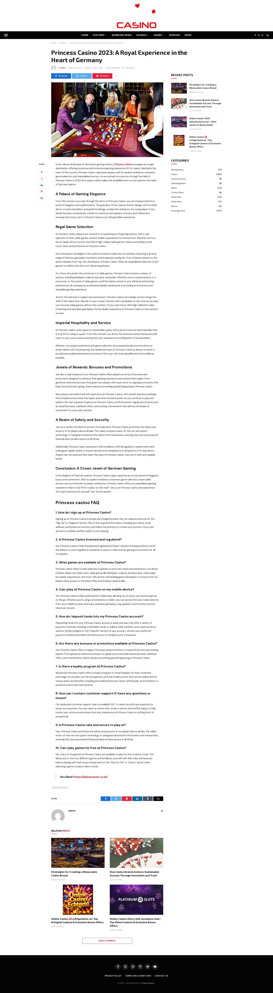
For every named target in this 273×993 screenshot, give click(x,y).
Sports (174, 206)
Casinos (141, 35)
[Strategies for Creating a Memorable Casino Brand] (78, 853)
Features (99, 35)
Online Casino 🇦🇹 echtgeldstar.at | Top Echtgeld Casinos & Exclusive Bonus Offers (77, 920)
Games (158, 35)
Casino (174, 174)
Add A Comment (107, 941)
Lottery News (177, 192)
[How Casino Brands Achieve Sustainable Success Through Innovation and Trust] (136, 853)
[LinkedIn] (41, 185)
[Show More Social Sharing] (116, 76)
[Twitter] (41, 179)
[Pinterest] (41, 191)
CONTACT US (161, 976)
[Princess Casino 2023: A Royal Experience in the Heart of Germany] (107, 156)
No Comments (114, 68)
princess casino (60, 787)
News (188, 35)
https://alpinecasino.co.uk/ (91, 777)
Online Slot (176, 197)
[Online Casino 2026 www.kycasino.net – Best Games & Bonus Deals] (179, 121)
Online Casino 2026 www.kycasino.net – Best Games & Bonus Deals (202, 121)
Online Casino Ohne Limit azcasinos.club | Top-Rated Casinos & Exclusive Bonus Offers (135, 922)
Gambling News (122, 35)
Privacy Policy (113, 976)
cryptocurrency (178, 179)
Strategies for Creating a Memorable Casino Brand (74, 873)
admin (62, 68)
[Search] (267, 35)
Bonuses (174, 35)
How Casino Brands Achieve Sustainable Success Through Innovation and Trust (134, 873)
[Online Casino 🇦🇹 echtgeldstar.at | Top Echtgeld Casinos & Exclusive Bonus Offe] (78, 900)
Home (84, 35)
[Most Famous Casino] (136, 15)
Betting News (177, 169)
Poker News (176, 201)
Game (174, 188)
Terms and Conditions (138, 976)
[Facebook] (41, 172)
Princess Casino (123, 164)
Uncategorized (178, 210)
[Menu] (6, 35)
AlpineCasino (149, 983)
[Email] (41, 198)
